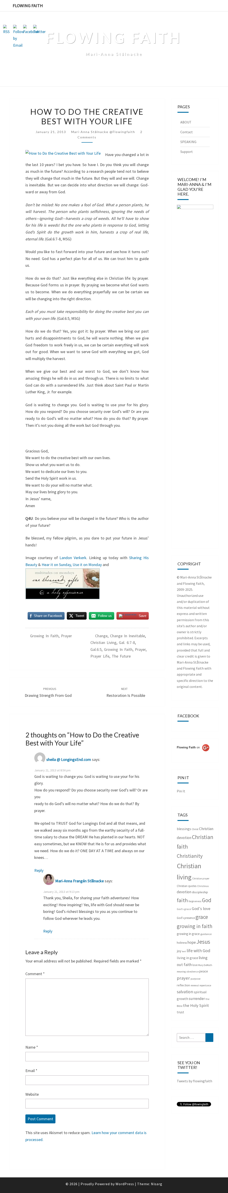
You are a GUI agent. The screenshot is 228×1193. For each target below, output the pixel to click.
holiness (182, 943)
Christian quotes (186, 886)
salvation (185, 991)
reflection (183, 985)
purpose (195, 978)
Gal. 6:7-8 (127, 642)
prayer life (99, 656)
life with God (198, 950)
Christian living (103, 642)
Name (31, 1047)
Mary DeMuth (205, 965)
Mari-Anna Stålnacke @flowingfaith (103, 132)
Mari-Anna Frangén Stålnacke (79, 881)
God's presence (186, 918)
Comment (35, 973)
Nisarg (156, 1184)
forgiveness (195, 901)
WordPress (125, 1184)
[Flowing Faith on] (193, 753)
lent (184, 951)
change (101, 635)
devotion (184, 891)
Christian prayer (200, 878)
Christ (195, 829)
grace (201, 916)
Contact (186, 132)
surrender (197, 998)
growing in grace (188, 934)
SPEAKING (188, 141)
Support (186, 151)
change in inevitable (127, 635)
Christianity (190, 856)
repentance (205, 985)
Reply (38, 870)
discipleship (200, 892)
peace (203, 971)
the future (121, 656)
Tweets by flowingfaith (194, 1081)
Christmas (203, 886)
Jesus (203, 941)
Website (32, 1094)
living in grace (187, 958)
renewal (195, 985)
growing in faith (44, 635)
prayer (66, 635)
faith (182, 900)
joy (179, 951)
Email (31, 1070)
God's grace (184, 909)
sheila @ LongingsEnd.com (68, 759)
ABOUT (185, 122)
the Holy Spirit (196, 1005)
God (206, 900)
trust (180, 1012)
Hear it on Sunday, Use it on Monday (72, 564)
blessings (184, 829)
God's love (201, 908)
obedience (192, 971)
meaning (181, 971)
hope (191, 942)
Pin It (181, 791)
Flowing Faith (28, 5)
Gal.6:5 (96, 649)
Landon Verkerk (72, 557)
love (194, 965)
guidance (206, 934)
